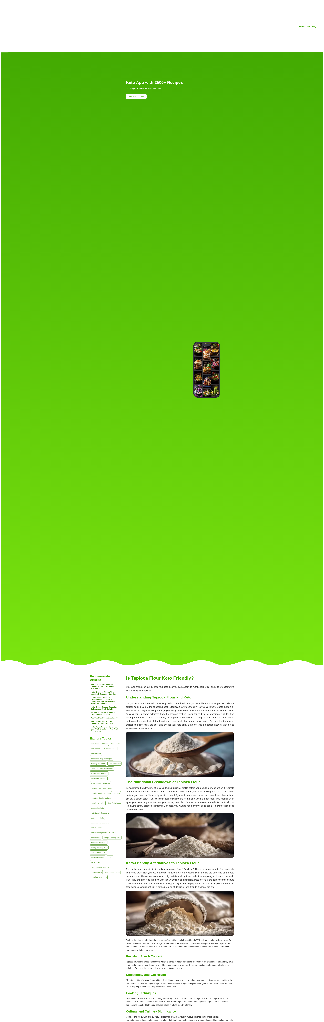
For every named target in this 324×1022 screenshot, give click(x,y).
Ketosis (117, 793)
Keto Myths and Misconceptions (103, 749)
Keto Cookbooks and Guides (102, 798)
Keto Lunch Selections (100, 813)
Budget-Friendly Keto (112, 838)
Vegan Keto (95, 862)
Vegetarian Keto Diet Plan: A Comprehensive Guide (103, 713)
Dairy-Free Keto (97, 818)
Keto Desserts (96, 828)
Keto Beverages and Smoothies (103, 833)
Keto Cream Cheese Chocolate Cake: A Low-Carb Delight (104, 708)
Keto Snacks (96, 754)
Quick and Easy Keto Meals (102, 768)
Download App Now (136, 96)
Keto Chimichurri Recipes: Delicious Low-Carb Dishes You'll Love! (102, 686)
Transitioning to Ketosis (100, 783)
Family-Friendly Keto (99, 847)
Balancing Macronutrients (101, 867)
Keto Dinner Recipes (99, 773)
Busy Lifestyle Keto (98, 852)
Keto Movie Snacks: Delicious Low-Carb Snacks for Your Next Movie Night (104, 729)
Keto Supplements (112, 872)
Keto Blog (311, 26)
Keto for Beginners (99, 877)
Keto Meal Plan (114, 764)
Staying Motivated (98, 764)
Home (302, 26)
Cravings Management (100, 823)
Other (110, 857)
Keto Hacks (115, 744)
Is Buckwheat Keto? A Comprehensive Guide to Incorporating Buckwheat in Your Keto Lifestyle (103, 700)
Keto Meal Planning (99, 778)
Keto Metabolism (97, 857)
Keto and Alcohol (114, 803)
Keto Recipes (96, 872)
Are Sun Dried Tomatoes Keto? (104, 718)
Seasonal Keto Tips (98, 843)
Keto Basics (95, 838)
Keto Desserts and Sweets (101, 788)
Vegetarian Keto (97, 808)
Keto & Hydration (98, 803)
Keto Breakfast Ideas (99, 744)
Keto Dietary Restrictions (101, 793)
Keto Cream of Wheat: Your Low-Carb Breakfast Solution (103, 693)
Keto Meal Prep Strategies (101, 759)
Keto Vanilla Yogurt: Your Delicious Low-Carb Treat (102, 722)
